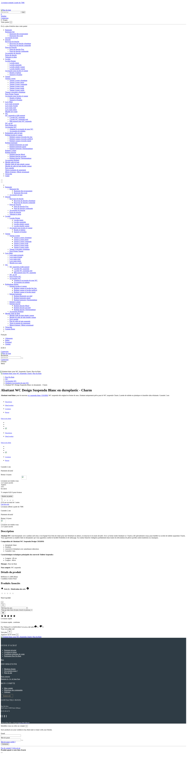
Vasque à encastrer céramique (15, 92)
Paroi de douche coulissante (19, 51)
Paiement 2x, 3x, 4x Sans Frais (10, 679)
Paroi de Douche (11, 47)
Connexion (5, 744)
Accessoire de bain (11, 38)
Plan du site (8, 673)
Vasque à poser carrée (17, 90)
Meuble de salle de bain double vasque (18, 166)
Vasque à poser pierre (17, 82)
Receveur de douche (12, 41)
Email (3, 733)
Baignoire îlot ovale (16, 36)
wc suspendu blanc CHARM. (38, 395)
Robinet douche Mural (17, 154)
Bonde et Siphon (15, 73)
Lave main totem (11, 110)
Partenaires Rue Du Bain (12, 656)
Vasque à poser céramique (18, 80)
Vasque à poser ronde (17, 88)
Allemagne (9, 338)
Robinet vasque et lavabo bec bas (21, 137)
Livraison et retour (10, 652)
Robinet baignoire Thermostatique (21, 148)
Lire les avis (5, 504)
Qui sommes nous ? (11, 671)
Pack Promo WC (11, 125)
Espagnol (8, 342)
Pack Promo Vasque (12, 94)
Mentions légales (10, 669)
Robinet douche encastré (18, 156)
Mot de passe (5, 738)
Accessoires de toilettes (17, 131)
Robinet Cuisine (10, 150)
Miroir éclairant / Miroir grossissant (17, 172)
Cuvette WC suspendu (17, 117)
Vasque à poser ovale (17, 86)
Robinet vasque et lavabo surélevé (21, 139)
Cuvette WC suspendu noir (19, 119)
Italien (7, 340)
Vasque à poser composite (18, 84)
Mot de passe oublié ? (8, 742)
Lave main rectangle (12, 104)
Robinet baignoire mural (18, 147)
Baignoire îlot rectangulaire (19, 34)
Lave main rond (10, 108)
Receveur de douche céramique (20, 43)
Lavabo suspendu (16, 65)
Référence (4, 577)
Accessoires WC (11, 127)
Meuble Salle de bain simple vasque (17, 164)
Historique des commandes (13, 690)
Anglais (7, 344)
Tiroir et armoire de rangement (15, 170)
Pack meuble (9, 168)
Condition (4, 579)
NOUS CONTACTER (9, 6)
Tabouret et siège (11, 57)
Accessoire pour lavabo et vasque (16, 71)
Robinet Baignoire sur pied (19, 145)
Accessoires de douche (13, 53)
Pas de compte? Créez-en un (10, 748)
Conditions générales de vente (14, 654)
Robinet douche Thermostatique (20, 158)
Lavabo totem (14, 63)
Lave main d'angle (11, 106)
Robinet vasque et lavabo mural (20, 141)
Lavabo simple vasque (17, 67)
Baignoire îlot (10, 32)
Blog (2, 660)
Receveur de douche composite (20, 45)
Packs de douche (11, 55)
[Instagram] (6, 428)
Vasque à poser (10, 78)
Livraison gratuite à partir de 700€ (12, 3)
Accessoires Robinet (12, 160)
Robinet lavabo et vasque (13, 135)
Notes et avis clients (6, 418)
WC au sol (8, 123)
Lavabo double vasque (17, 69)
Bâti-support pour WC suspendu (21, 121)
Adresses (7, 692)
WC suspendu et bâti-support (15, 115)
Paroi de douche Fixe (17, 49)
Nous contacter (5, 676)
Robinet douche (10, 152)
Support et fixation (16, 75)
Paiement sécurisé (10, 650)
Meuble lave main (11, 112)
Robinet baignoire (11, 143)
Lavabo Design (10, 61)
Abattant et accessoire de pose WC (21, 129)
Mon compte (8, 688)
